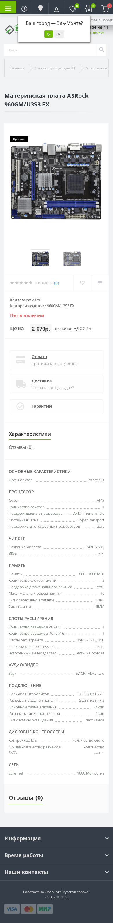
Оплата (39, 356)
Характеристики (30, 433)
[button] (56, 10)
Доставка (42, 381)
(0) (56, 283)
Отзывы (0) (21, 447)
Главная (17, 68)
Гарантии (42, 406)
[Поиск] (101, 50)
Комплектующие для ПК (54, 68)
